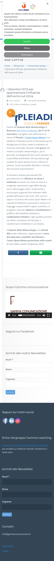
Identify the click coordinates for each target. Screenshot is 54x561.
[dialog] (27, 29)
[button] (28, 305)
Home (7, 66)
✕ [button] (48, 3)
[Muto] (44, 315)
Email (9, 359)
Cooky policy (8, 546)
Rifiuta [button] (27, 48)
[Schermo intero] (48, 315)
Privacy (5, 551)
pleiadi (33, 104)
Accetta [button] (26, 41)
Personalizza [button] (27, 55)
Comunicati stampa (37, 66)
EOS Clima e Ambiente (19, 104)
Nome (9, 369)
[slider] (26, 315)
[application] (29, 305)
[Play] (9, 315)
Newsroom (19, 66)
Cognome (10, 379)
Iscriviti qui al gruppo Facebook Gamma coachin (24, 445)
